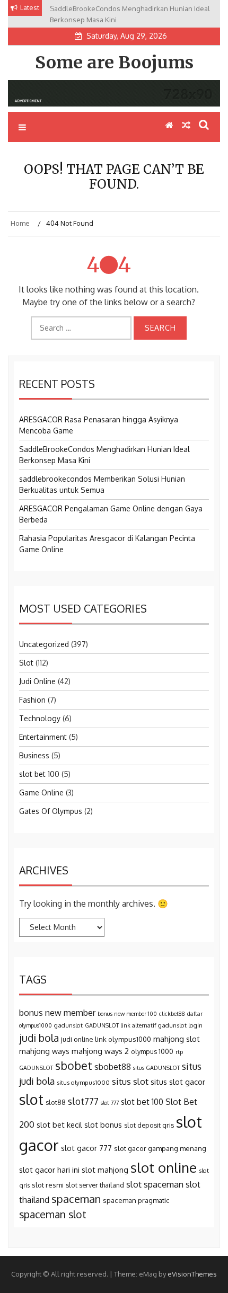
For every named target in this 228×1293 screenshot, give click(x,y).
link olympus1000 (123, 1038)
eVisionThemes (192, 1274)
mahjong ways (44, 1051)
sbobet (73, 1065)
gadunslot (68, 1025)
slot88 (56, 1102)
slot (31, 1099)
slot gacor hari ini (49, 1170)
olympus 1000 (152, 1051)
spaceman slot (52, 1214)
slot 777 (110, 1102)
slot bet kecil (59, 1124)
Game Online (41, 792)
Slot (26, 662)
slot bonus (103, 1125)
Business (34, 755)
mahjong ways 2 (100, 1051)
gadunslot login (180, 1025)
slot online (163, 1167)
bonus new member (57, 1012)
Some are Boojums (114, 62)
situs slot (130, 1081)
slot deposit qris (149, 1125)
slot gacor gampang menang (160, 1148)
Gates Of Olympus (50, 811)
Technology (39, 718)
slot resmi (48, 1184)
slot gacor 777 (86, 1148)
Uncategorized (44, 644)
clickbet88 (172, 1013)
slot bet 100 (39, 773)
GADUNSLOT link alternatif (120, 1025)
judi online (77, 1039)
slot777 (83, 1101)
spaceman (76, 1199)
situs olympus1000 (83, 1082)
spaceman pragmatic (136, 1200)
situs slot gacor (178, 1082)
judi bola (39, 1037)
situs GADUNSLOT (156, 1067)
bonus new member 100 (127, 1013)
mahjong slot (176, 1039)
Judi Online (37, 681)
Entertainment (43, 736)
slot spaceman (154, 1184)
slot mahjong (105, 1169)
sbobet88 (112, 1066)
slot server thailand (95, 1185)
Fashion (32, 699)
